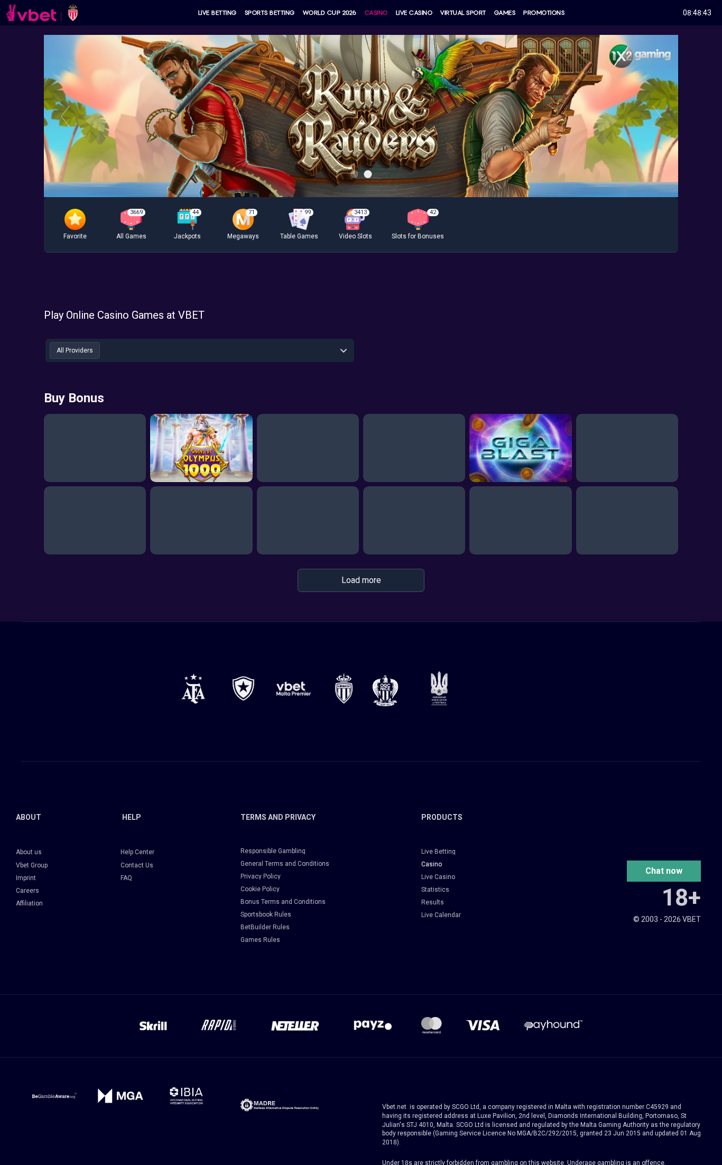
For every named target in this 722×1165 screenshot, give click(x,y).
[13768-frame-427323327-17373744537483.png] (193, 688)
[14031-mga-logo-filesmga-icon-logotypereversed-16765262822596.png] (120, 1095)
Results (432, 902)
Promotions (543, 12)
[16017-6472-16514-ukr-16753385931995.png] (439, 688)
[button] (75, 225)
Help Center (137, 852)
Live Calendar (441, 915)
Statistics (435, 889)
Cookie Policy (260, 889)
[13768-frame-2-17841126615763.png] (293, 688)
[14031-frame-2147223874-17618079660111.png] (186, 1095)
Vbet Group (32, 865)
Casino (376, 12)
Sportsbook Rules (265, 914)
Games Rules (260, 940)
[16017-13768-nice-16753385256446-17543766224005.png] (385, 690)
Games (505, 12)
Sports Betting (270, 12)
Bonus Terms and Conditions (283, 902)
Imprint (26, 878)
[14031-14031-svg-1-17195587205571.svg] (54, 1095)
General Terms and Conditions (284, 864)
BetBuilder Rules (265, 927)
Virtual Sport (463, 12)
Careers (27, 890)
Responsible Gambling (273, 851)
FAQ (126, 878)
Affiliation (29, 903)
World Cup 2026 (330, 12)
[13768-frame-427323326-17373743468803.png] (243, 688)
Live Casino (414, 12)
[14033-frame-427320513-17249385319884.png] (279, 1105)
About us (29, 852)
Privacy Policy (260, 876)
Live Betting (217, 12)
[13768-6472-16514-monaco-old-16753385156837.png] (344, 688)
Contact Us (137, 865)
